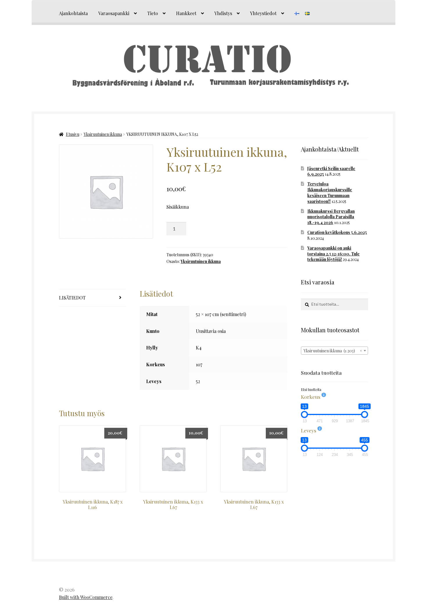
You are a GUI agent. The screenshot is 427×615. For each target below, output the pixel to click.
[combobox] (334, 351)
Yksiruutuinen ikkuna (103, 134)
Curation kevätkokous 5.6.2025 (337, 232)
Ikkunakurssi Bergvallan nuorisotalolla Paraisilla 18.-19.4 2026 (331, 217)
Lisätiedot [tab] (72, 298)
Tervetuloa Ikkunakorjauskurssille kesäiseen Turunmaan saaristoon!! (329, 192)
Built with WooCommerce (85, 597)
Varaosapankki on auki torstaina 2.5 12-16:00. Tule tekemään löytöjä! (333, 253)
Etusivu (72, 134)
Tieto (152, 13)
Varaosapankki (113, 13)
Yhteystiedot (263, 13)
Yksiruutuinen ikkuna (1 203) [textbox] (333, 351)
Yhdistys (223, 13)
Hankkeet (186, 13)
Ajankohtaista (73, 13)
